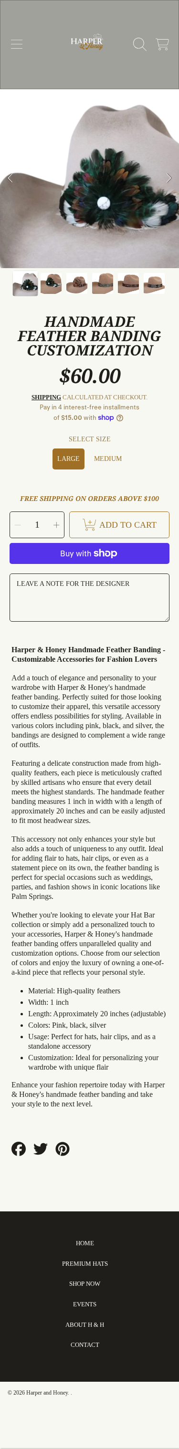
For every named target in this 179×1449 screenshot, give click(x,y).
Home (85, 1243)
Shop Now (84, 1283)
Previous (10, 178)
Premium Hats (85, 1263)
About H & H (84, 1324)
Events (84, 1304)
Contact (85, 1344)
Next (169, 178)
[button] (16, 44)
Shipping (46, 397)
